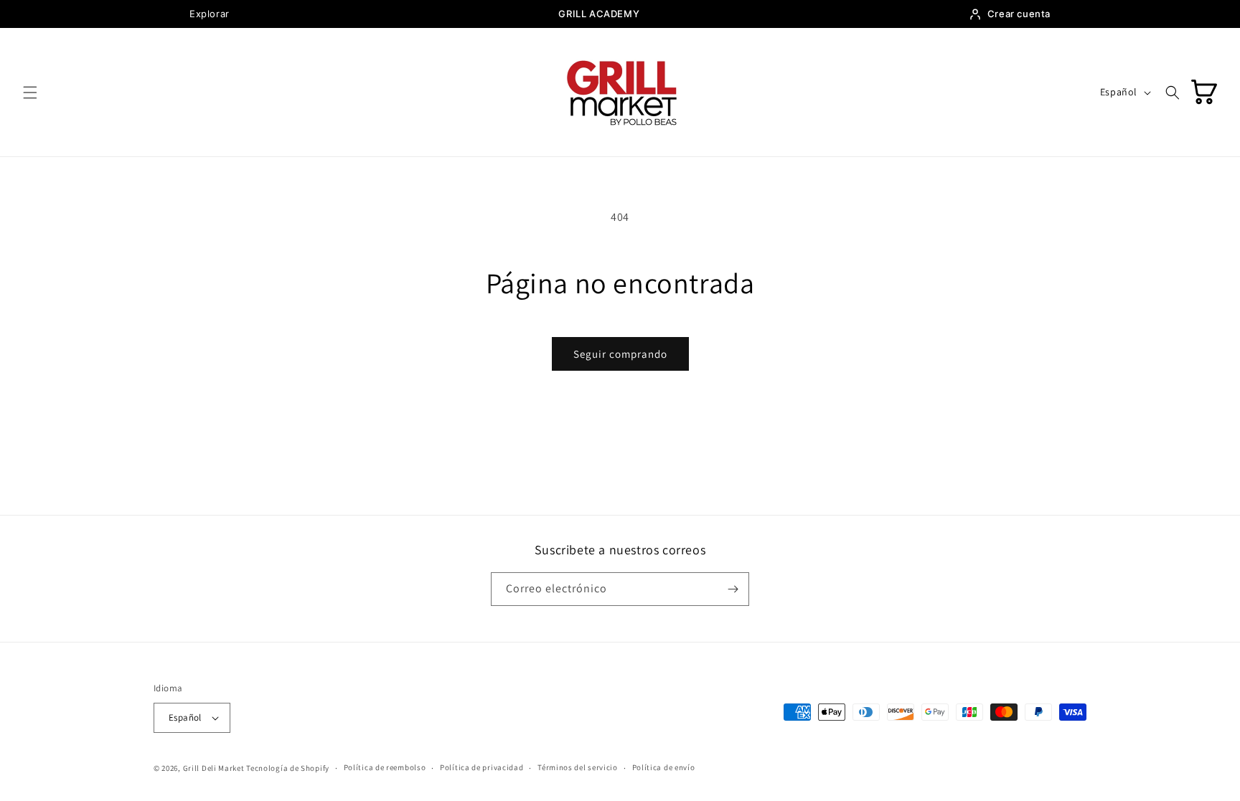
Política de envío (663, 767)
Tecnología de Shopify (287, 768)
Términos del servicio (577, 767)
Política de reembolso (385, 767)
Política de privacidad (481, 767)
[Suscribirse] (732, 589)
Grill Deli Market (214, 768)
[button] (30, 92)
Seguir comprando (620, 354)
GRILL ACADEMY (598, 13)
